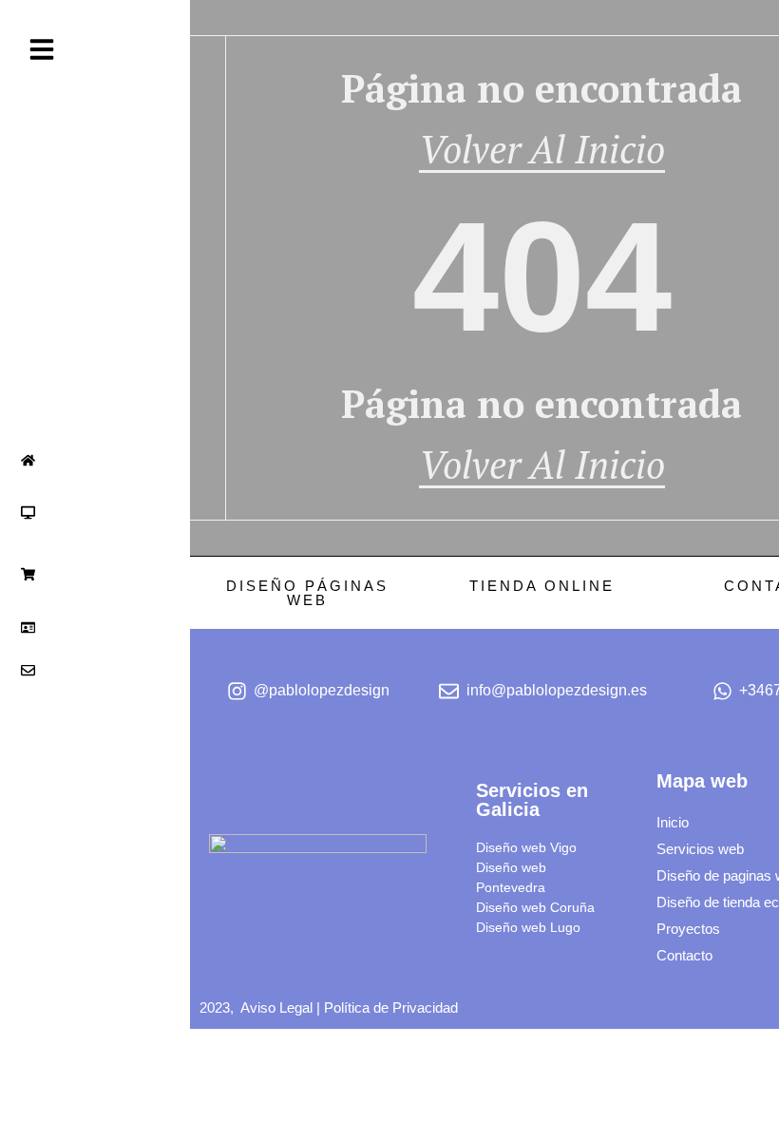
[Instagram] (23, 905)
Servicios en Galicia (532, 800)
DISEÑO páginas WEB (307, 593)
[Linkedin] (45, 905)
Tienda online (541, 586)
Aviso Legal (276, 1007)
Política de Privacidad (391, 1007)
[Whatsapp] (67, 905)
